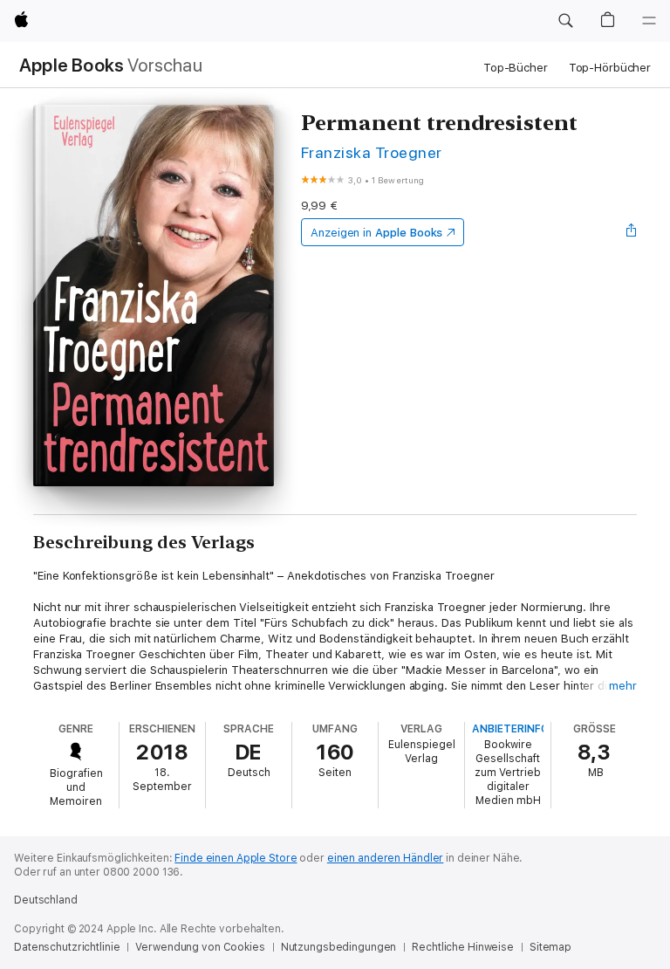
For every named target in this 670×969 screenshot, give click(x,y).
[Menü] (649, 21)
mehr (623, 685)
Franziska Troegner (371, 152)
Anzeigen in (377, 232)
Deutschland (46, 900)
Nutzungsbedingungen (339, 947)
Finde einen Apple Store (235, 858)
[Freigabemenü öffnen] (631, 232)
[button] (565, 21)
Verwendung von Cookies (199, 947)
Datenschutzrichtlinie (67, 947)
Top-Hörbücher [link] (610, 67)
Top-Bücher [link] (515, 67)
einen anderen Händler (385, 858)
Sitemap (550, 947)
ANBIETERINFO (510, 729)
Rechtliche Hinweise (463, 947)
